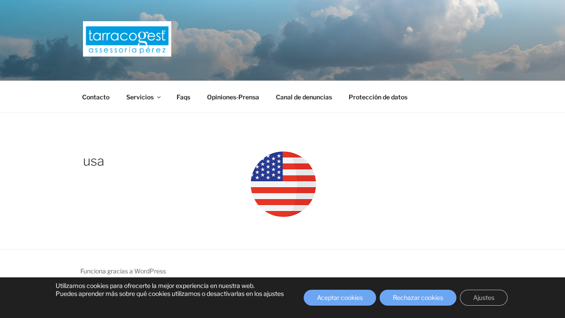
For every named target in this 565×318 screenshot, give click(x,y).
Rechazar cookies (418, 297)
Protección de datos (378, 97)
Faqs (183, 97)
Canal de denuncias (304, 97)
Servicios (140, 97)
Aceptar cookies (340, 297)
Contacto (95, 97)
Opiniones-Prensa (233, 97)
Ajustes (483, 297)
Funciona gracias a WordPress (123, 271)
